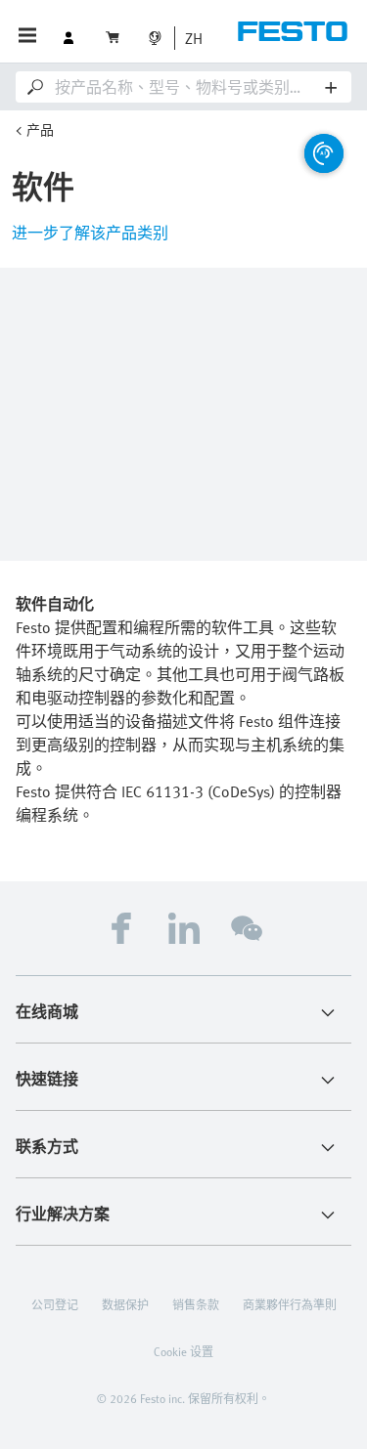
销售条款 (195, 1304)
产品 (40, 129)
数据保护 (125, 1304)
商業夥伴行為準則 (290, 1304)
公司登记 (54, 1304)
